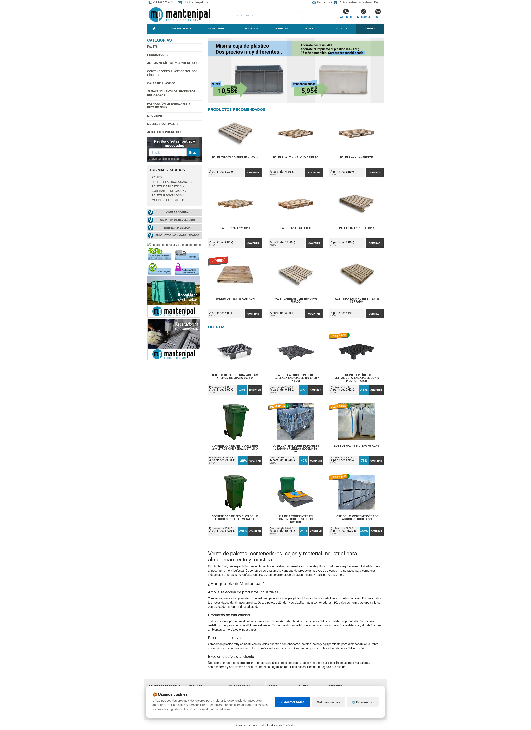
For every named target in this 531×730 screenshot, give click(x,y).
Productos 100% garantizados (177, 235)
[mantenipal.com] (179, 14)
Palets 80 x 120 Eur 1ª (295, 228)
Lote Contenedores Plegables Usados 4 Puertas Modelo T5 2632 (296, 448)
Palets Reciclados (167, 195)
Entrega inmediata (177, 227)
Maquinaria (155, 116)
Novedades (216, 28)
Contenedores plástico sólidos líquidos (172, 73)
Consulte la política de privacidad (165, 158)
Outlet (310, 28)
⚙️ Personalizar (363, 702)
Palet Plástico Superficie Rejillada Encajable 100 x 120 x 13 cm (296, 378)
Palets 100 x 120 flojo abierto (295, 157)
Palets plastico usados (171, 182)
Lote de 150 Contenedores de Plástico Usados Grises (356, 518)
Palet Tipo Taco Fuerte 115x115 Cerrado (356, 300)
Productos (180, 28)
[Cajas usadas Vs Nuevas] (296, 70)
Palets (152, 46)
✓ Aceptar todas (292, 701)
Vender (370, 28)
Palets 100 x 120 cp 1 (235, 228)
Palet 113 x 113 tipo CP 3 (356, 228)
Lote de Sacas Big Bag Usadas (356, 445)
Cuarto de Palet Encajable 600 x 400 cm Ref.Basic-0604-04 (235, 377)
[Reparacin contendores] (173, 339)
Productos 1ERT (159, 55)
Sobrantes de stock (168, 191)
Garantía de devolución (177, 220)
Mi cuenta (363, 17)
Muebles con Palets (163, 124)
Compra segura (177, 212)
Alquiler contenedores (165, 132)
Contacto (346, 17)
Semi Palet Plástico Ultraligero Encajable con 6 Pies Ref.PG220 (356, 378)
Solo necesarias (328, 702)
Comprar (253, 172)
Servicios (251, 28)
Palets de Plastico (167, 186)
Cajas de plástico (161, 83)
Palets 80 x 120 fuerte (356, 157)
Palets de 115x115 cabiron (235, 298)
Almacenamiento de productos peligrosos (171, 93)
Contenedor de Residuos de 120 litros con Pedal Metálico (235, 518)
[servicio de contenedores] (173, 296)
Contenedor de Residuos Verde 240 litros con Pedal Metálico (235, 447)
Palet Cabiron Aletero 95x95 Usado (295, 300)
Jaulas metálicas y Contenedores (173, 63)
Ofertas (282, 28)
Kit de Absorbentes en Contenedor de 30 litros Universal (295, 519)
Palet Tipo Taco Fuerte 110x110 (235, 157)
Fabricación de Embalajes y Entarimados (168, 105)
